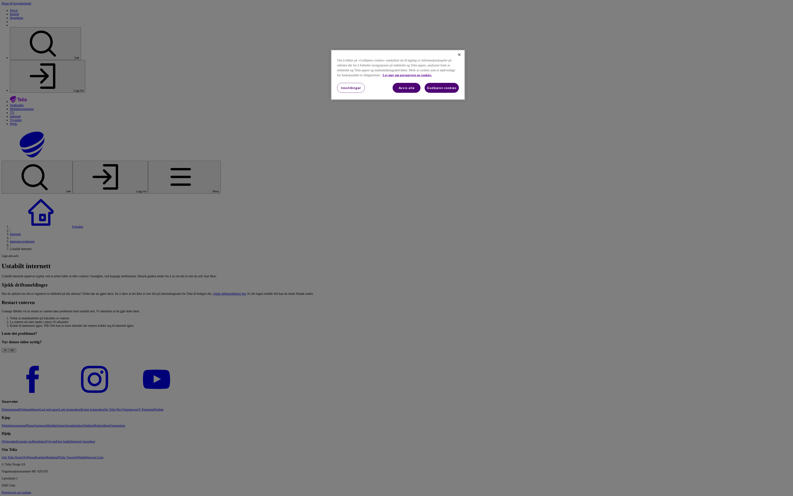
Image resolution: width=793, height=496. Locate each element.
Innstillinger (351, 88)
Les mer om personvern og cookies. (407, 75)
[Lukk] (459, 54)
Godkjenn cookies (442, 88)
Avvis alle (407, 88)
